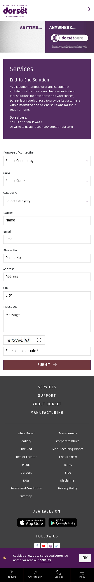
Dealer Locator (26, 457)
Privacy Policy (68, 488)
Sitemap (26, 496)
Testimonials (68, 433)
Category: (10, 193)
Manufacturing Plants (67, 449)
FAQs (26, 480)
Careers (26, 473)
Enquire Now (68, 457)
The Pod (26, 449)
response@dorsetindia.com (53, 127)
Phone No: (10, 250)
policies (45, 560)
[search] (88, 9)
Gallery (26, 441)
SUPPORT (47, 396)
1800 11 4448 (33, 122)
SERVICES (47, 387)
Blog (68, 473)
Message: (10, 307)
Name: (8, 213)
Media (26, 465)
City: (6, 288)
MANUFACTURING (47, 413)
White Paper (26, 433)
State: (7, 172)
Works (68, 465)
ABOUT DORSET (47, 404)
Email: (7, 231)
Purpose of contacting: (19, 152)
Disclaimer (68, 480)
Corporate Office (67, 441)
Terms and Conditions (26, 488)
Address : (9, 269)
